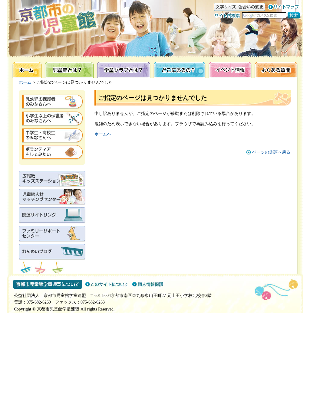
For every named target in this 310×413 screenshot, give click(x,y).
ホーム (25, 82)
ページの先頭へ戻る (271, 152)
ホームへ (102, 134)
